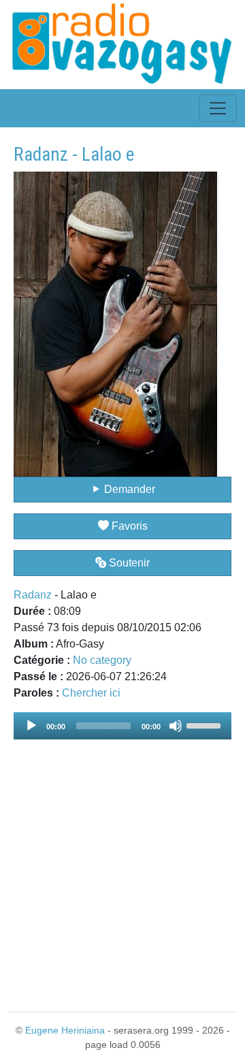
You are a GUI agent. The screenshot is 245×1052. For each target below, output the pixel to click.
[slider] (205, 724)
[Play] (31, 726)
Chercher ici (91, 693)
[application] (122, 725)
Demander (128, 489)
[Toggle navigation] (218, 108)
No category (102, 660)
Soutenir (128, 563)
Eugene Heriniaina (65, 1030)
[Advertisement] (122, 867)
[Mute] (175, 726)
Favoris (128, 526)
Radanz (33, 595)
